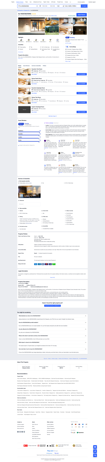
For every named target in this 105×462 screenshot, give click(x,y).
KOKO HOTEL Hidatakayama (32, 378)
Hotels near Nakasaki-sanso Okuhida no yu (25, 400)
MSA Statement (35, 436)
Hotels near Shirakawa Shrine (60, 404)
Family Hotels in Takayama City (35, 392)
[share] (95, 451)
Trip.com (45, 358)
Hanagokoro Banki (49, 412)
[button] (70, 2)
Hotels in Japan (54, 358)
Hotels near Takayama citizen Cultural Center (53, 407)
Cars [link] (30, 2)
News (33, 426)
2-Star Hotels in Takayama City (23, 390)
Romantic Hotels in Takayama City (48, 392)
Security (48, 434)
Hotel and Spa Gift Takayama (69, 378)
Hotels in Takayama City (73, 358)
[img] (31, 26)
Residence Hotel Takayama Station (23, 380)
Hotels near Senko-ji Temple (22, 402)
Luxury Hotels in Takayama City (35, 390)
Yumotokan (62, 412)
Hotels (49, 358)
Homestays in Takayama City (72, 390)
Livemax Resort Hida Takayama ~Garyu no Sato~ (26, 414)
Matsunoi (43, 412)
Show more (20, 58)
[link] (81, 2)
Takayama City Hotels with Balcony (23, 395)
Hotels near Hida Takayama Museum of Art (36, 407)
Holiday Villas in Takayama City (23, 392)
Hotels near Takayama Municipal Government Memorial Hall (28, 404)
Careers (33, 428)
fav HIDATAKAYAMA (24, 14)
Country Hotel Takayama (36, 383)
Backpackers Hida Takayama (29, 412)
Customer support (20, 424)
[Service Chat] (95, 455)
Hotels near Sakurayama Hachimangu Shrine (56, 402)
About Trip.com (35, 424)
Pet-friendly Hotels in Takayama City (50, 395)
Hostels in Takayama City (47, 390)
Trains (26, 2)
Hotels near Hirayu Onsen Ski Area (73, 404)
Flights (12, 2)
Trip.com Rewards (50, 426)
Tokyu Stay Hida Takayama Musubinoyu (51, 380)
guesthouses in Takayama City (76, 392)
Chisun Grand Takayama (21, 378)
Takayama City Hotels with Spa (64, 395)
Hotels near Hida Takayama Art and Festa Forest (38, 402)
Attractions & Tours (37, 2)
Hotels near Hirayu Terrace (22, 407)
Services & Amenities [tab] (36, 65)
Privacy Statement (35, 432)
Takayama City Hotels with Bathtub (59, 390)
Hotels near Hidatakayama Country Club (63, 400)
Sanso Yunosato (20, 412)
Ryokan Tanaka (56, 412)
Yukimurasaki (67, 412)
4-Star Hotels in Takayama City (37, 395)
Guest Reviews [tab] (26, 65)
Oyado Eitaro (38, 412)
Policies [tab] (44, 65)
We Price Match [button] (72, 15)
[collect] (95, 447)
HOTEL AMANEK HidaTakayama (44, 378)
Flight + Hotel (46, 2)
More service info (20, 428)
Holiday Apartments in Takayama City (63, 392)
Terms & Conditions (35, 430)
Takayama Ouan (45, 383)
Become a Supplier (50, 432)
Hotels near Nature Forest (39, 400)
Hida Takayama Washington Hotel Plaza (24, 385)
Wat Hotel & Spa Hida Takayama (57, 378)
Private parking (22, 183)
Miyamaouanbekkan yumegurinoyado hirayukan (42, 385)
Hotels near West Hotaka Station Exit (47, 404)
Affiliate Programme (51, 428)
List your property (50, 430)
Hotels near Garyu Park (76, 400)
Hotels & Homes (19, 2)
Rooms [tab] (19, 65)
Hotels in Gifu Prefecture (63, 358)
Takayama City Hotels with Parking (77, 395)
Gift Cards (53, 2)
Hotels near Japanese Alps (50, 400)
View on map (67, 61)
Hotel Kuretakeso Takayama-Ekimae (24, 383)
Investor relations (50, 424)
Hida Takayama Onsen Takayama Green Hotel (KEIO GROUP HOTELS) (62, 383)
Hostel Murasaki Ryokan (75, 412)
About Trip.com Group (36, 438)
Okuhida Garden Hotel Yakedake (37, 380)
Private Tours (60, 2)
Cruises (66, 2)
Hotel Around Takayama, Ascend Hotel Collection (69, 380)
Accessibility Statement (36, 434)
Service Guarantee (20, 426)
